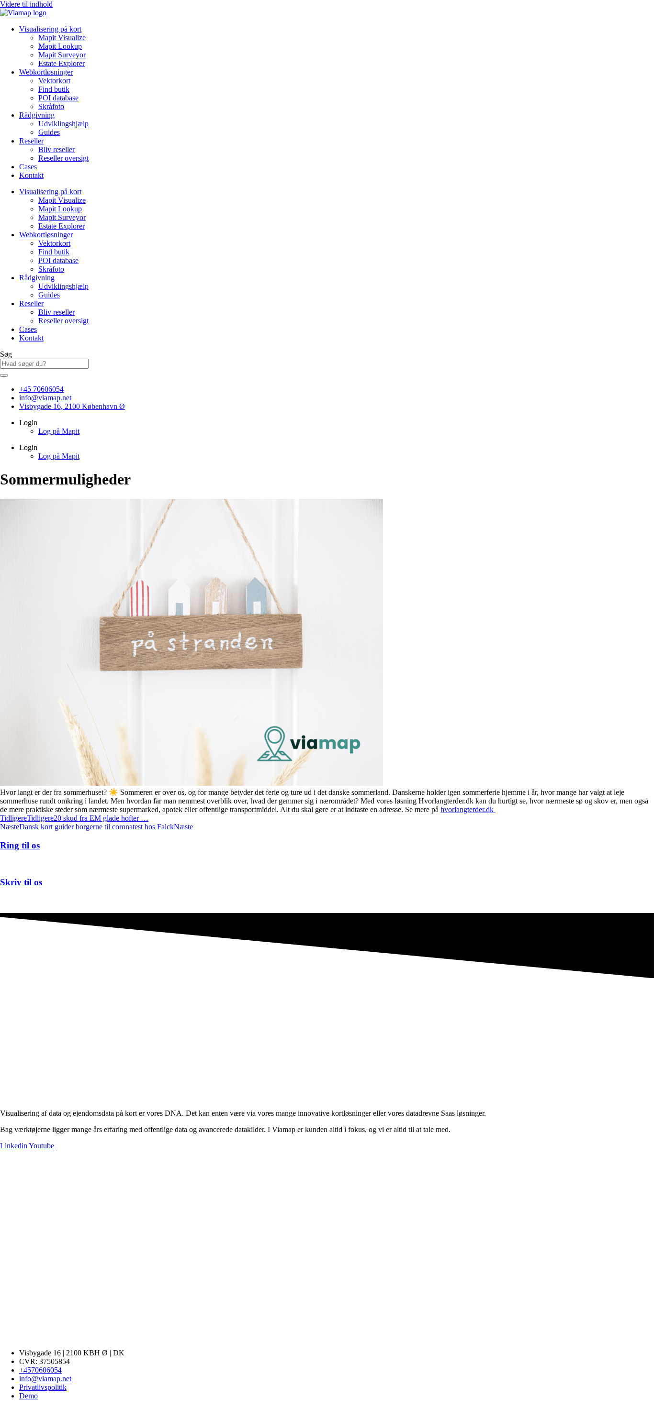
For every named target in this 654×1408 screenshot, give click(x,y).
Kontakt (31, 175)
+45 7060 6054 (23, 863)
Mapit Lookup (60, 46)
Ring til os (20, 845)
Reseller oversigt (63, 158)
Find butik (53, 89)
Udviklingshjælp (63, 124)
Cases (28, 167)
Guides (49, 132)
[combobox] (44, 364)
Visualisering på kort (50, 29)
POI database (58, 98)
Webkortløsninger (46, 72)
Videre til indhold (26, 4)
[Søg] (4, 375)
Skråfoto (51, 106)
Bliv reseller (56, 149)
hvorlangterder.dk (468, 809)
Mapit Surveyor (62, 55)
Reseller (31, 141)
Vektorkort (54, 81)
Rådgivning (37, 115)
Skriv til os (21, 882)
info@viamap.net (26, 901)
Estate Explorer (61, 63)
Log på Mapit (58, 431)
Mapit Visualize (62, 37)
